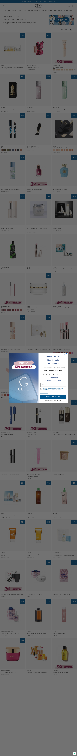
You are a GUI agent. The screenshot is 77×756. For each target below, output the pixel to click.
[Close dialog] (66, 354)
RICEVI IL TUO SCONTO (53, 397)
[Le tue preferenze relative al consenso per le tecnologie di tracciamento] (74, 753)
